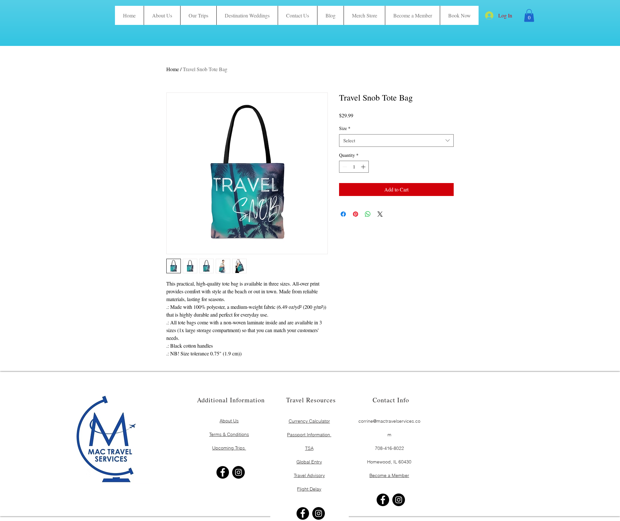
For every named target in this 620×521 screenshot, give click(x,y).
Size (344, 128)
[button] (459, 15)
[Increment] (364, 166)
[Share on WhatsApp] (368, 214)
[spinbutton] (354, 166)
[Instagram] (238, 472)
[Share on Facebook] (343, 214)
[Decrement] (344, 166)
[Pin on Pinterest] (355, 214)
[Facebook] (222, 472)
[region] (229, 427)
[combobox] (396, 140)
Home (172, 69)
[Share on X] (380, 214)
